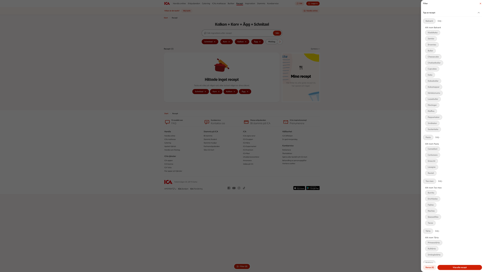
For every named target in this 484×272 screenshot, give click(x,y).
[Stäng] (480, 3)
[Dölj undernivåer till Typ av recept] (479, 12)
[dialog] (452, 136)
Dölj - (440, 21)
